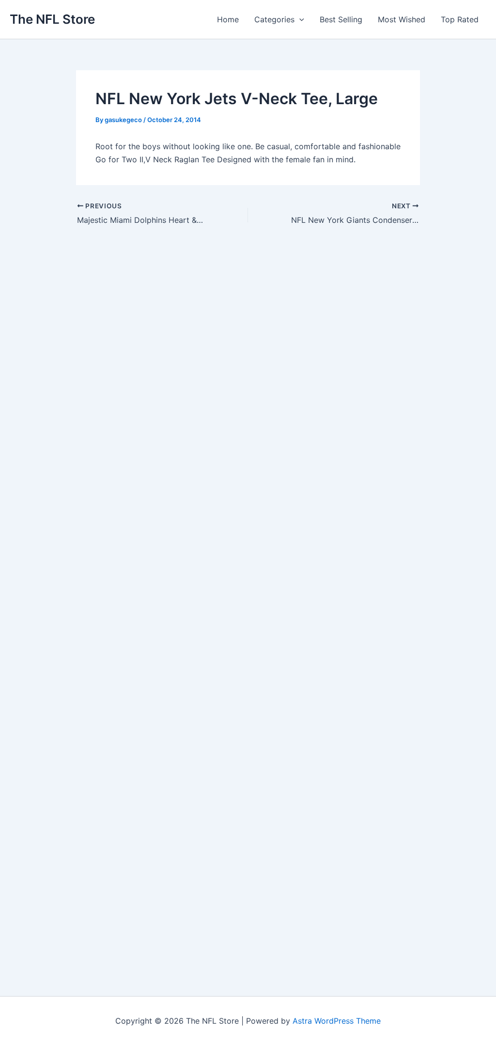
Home (228, 19)
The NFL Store (52, 19)
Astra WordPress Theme (337, 1021)
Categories (274, 19)
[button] (299, 19)
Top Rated (460, 19)
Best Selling (341, 19)
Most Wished (401, 19)
